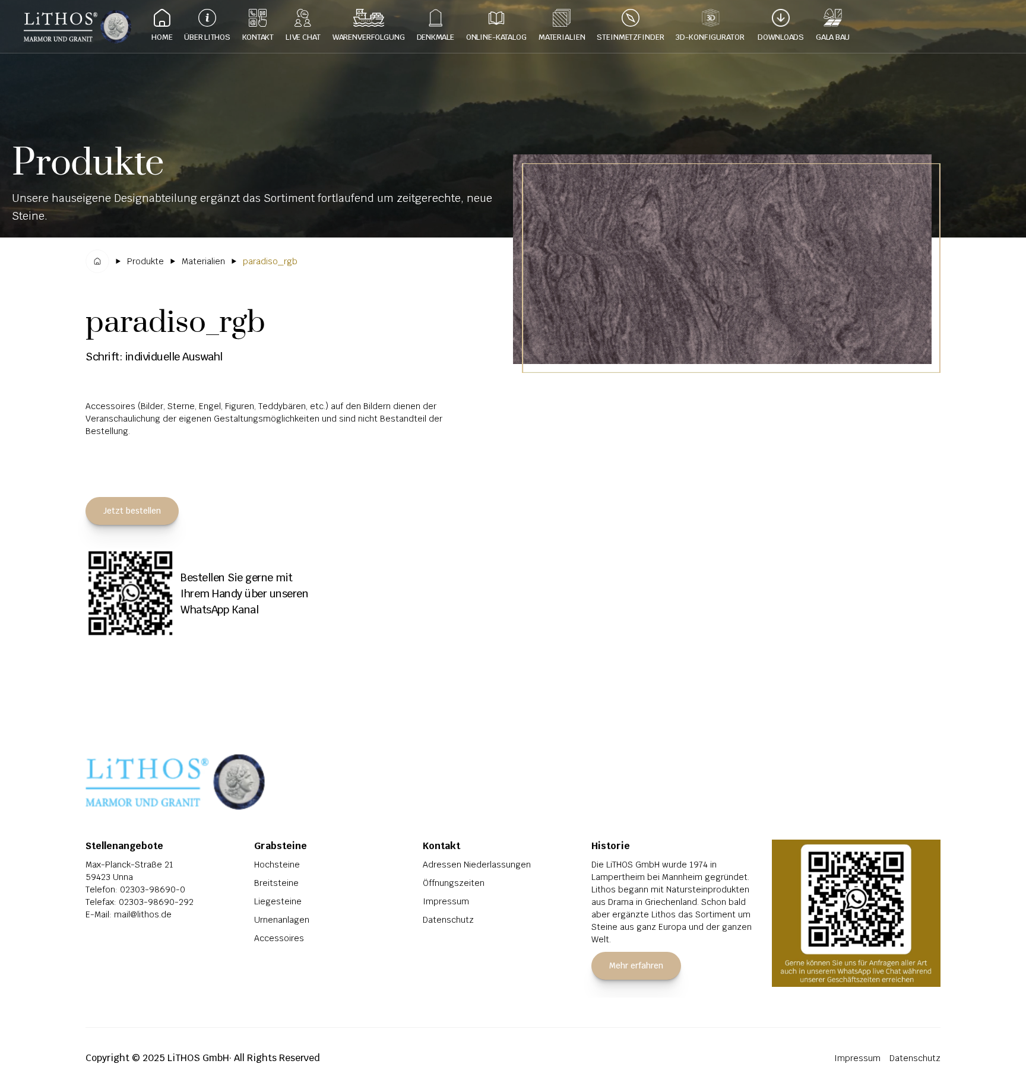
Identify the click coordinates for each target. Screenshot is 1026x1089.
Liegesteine (278, 901)
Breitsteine (276, 883)
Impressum (446, 901)
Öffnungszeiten (453, 883)
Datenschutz (448, 919)
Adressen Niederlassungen (477, 864)
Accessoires (279, 938)
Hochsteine (277, 864)
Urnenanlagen (281, 919)
